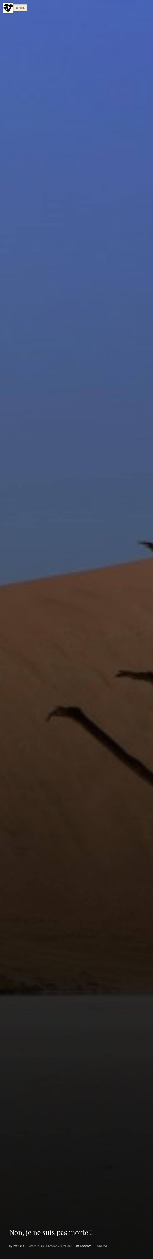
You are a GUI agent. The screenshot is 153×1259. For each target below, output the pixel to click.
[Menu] (8, 8)
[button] (19, 7)
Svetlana (18, 1245)
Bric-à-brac (47, 1245)
